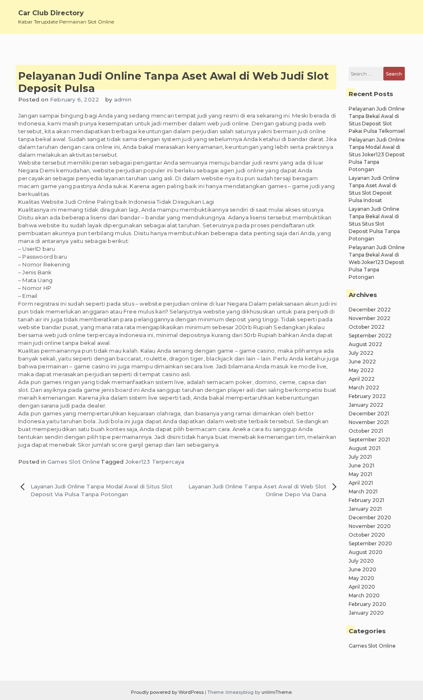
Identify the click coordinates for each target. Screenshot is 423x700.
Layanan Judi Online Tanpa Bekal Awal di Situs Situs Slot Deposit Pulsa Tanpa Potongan (374, 224)
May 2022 (361, 370)
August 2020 (366, 552)
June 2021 (361, 465)
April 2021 (361, 483)
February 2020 (367, 604)
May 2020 (361, 578)
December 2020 (370, 517)
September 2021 (369, 439)
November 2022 (369, 318)
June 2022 (362, 361)
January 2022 (366, 405)
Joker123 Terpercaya (155, 461)
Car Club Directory (51, 13)
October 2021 (366, 431)
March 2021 (363, 491)
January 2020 (366, 613)
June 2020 (362, 569)
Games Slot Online (74, 461)
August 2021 (364, 448)
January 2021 (365, 509)
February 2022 (367, 396)
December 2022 (370, 309)
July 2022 (361, 353)
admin (122, 99)
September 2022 (370, 335)
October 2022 (367, 327)
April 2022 (362, 379)
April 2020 (362, 587)
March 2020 (364, 595)
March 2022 (364, 387)
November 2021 (369, 422)
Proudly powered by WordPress (168, 692)
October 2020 (367, 535)
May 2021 (360, 474)
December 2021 (369, 413)
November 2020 (370, 526)
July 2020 (361, 561)
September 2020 (370, 543)
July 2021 (360, 457)
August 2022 (365, 344)
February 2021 (366, 500)
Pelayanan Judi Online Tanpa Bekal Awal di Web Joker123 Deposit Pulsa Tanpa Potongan (377, 262)
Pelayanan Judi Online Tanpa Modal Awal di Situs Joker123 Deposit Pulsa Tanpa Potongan (377, 154)
